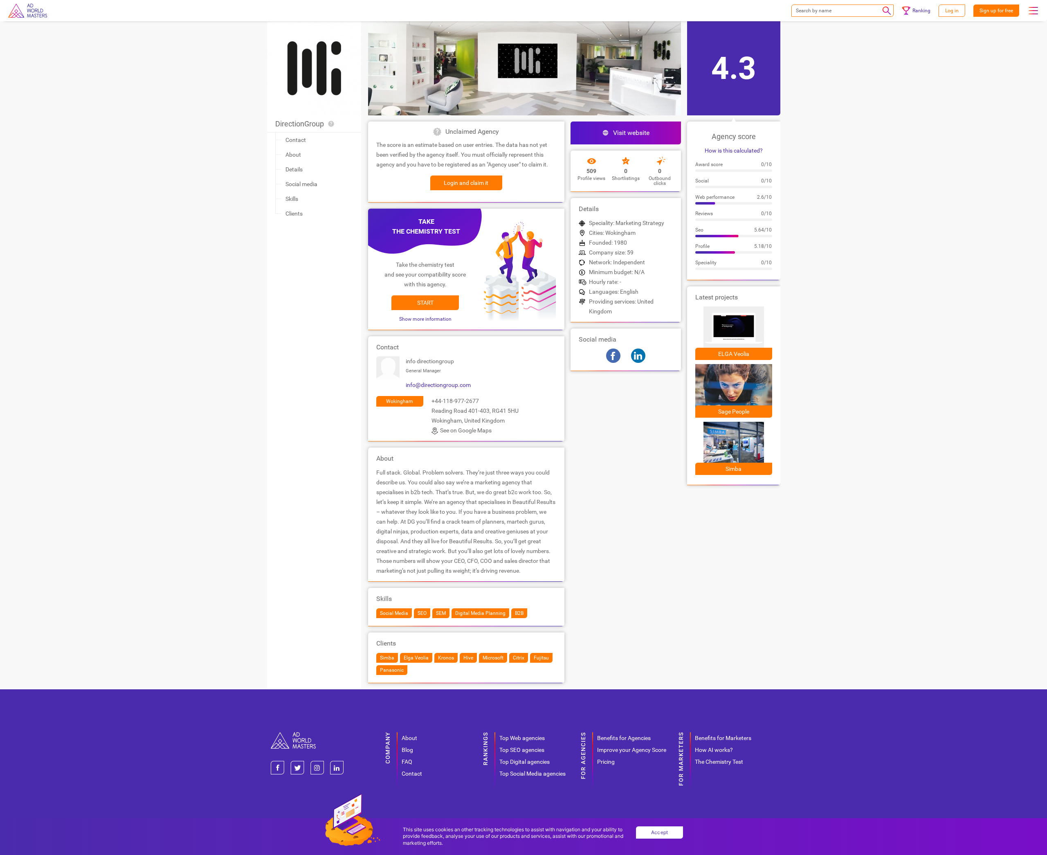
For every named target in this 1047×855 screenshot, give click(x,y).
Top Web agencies (522, 738)
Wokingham (399, 401)
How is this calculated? (734, 150)
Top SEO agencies (521, 750)
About (293, 154)
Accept (659, 832)
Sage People (733, 411)
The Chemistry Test (719, 761)
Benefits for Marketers (723, 738)
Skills (291, 199)
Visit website (631, 133)
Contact (295, 140)
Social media (301, 184)
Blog (407, 750)
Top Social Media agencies (532, 773)
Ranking (921, 11)
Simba (733, 469)
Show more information (425, 319)
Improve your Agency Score (631, 750)
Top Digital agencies (524, 761)
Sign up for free (996, 11)
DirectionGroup (299, 123)
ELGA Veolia (733, 354)
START (425, 302)
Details (294, 169)
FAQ (407, 761)
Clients (294, 213)
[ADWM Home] (293, 735)
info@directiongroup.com (438, 385)
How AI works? (714, 750)
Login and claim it (466, 183)
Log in (952, 11)
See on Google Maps (466, 430)
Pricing (606, 761)
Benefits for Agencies (624, 738)
